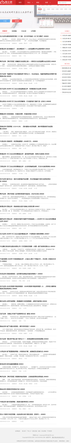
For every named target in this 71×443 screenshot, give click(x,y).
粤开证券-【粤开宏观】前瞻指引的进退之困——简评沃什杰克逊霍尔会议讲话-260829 (28, 61)
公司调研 (33, 31)
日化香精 (43, 431)
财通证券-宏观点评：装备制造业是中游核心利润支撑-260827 (20, 206)
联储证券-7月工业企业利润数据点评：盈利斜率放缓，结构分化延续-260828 (24, 154)
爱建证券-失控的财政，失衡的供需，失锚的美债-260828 (18, 114)
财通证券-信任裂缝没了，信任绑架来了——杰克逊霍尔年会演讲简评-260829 (25, 49)
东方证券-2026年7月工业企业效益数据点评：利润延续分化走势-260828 (23, 89)
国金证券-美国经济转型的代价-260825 (12, 389)
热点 (29, 2)
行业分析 (23, 31)
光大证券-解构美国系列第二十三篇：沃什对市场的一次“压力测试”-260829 (24, 36)
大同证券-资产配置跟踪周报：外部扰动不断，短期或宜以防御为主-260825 (24, 351)
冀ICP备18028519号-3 (58, 437)
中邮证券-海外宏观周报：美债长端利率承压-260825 (17, 402)
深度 (46, 2)
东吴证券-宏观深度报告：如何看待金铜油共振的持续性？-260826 (21, 274)
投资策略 (14, 31)
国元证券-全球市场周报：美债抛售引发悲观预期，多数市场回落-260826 (23, 301)
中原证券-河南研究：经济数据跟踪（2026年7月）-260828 (19, 141)
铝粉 (39, 431)
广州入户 (29, 431)
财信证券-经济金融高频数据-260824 (11, 364)
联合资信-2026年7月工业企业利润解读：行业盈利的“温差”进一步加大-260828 (25, 101)
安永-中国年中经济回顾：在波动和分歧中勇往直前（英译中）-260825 (22, 414)
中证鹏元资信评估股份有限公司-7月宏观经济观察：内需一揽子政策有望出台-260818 (27, 246)
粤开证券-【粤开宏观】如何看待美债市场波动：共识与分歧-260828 (22, 194)
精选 (37, 2)
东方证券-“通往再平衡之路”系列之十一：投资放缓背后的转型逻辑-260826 (24, 339)
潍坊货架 (34, 431)
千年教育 (49, 431)
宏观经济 (4, 31)
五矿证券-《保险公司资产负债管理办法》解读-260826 (17, 314)
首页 (20, 2)
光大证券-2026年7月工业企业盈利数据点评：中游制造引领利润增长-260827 (24, 234)
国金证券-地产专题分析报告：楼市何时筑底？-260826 (17, 326)
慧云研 (24, 431)
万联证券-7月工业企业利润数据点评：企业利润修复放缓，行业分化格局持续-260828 (27, 166)
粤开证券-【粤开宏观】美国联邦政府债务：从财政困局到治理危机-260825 (24, 376)
